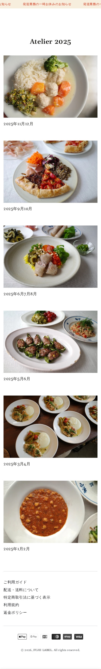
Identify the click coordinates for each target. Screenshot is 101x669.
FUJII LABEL (42, 650)
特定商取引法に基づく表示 (27, 597)
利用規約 (11, 605)
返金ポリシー (15, 612)
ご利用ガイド (15, 582)
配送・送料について (21, 590)
